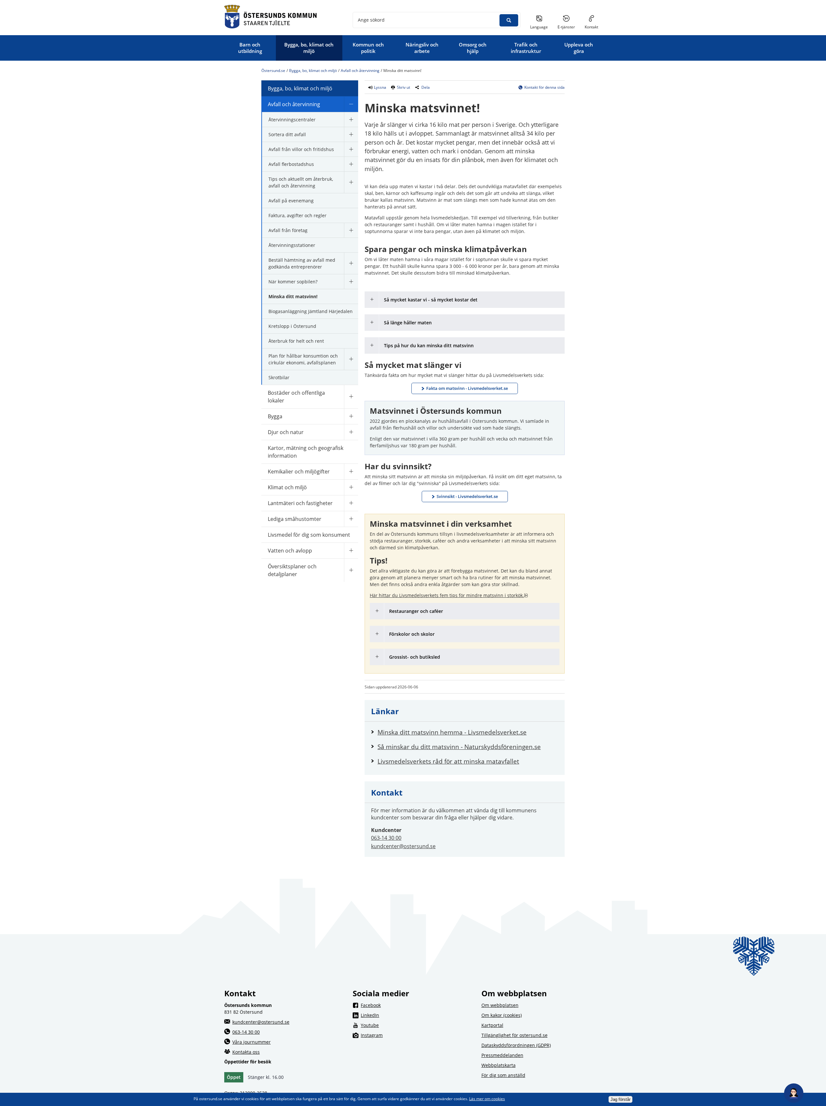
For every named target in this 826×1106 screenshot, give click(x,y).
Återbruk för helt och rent (296, 341)
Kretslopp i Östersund (292, 326)
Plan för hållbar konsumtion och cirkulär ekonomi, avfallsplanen (303, 359)
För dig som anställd (503, 1075)
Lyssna (379, 87)
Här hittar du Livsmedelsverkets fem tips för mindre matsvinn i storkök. (449, 595)
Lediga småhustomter (294, 519)
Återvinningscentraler (292, 120)
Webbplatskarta (498, 1065)
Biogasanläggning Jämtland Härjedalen (310, 311)
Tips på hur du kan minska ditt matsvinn (429, 345)
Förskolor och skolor (412, 634)
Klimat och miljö (287, 487)
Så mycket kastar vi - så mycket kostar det (431, 300)
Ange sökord (371, 20)
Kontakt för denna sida (544, 87)
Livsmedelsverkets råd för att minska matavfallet (468, 761)
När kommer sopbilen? (292, 282)
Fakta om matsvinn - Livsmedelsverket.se (467, 388)
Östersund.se (273, 70)
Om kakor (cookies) (501, 1015)
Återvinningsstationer (291, 245)
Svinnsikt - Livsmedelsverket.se (467, 496)
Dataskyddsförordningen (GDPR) (516, 1045)
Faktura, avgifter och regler (297, 215)
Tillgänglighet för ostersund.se (514, 1035)
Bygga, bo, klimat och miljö (313, 70)
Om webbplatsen (500, 1005)
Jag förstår (620, 1099)
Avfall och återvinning (360, 70)
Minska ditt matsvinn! (292, 296)
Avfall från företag (287, 230)
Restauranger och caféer (416, 611)
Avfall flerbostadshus (291, 164)
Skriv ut (403, 87)
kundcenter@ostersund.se (403, 846)
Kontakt (591, 27)
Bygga (275, 416)
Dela (425, 87)
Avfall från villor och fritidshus (301, 149)
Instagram (417, 1035)
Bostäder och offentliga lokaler (296, 396)
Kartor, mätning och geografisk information (305, 451)
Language (539, 27)
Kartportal (492, 1025)
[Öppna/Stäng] (351, 104)
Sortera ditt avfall (287, 134)
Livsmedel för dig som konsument (309, 534)
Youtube (417, 1025)
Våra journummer (251, 1042)
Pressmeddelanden (502, 1055)
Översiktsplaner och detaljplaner (292, 570)
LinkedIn (417, 1015)
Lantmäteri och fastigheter (300, 503)
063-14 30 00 (386, 837)
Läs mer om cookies (487, 1098)
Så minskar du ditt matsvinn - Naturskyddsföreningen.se (468, 747)
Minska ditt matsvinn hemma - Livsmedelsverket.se (468, 732)
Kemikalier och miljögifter (299, 471)
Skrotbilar (278, 377)
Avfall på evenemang (291, 201)
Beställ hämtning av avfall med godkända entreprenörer (301, 263)
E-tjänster (569, 27)
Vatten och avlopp (290, 550)
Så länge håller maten (408, 323)
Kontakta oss (246, 1052)
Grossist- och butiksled (414, 657)
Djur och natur (286, 432)
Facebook (417, 1005)
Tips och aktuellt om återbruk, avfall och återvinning (300, 182)
